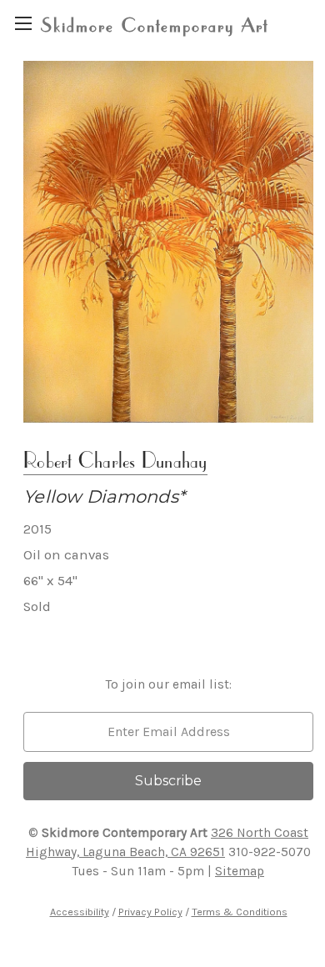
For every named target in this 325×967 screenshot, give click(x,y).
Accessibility (79, 911)
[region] (23, 23)
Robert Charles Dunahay (115, 460)
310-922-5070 (269, 851)
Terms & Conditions (240, 911)
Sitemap (239, 871)
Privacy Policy (150, 911)
